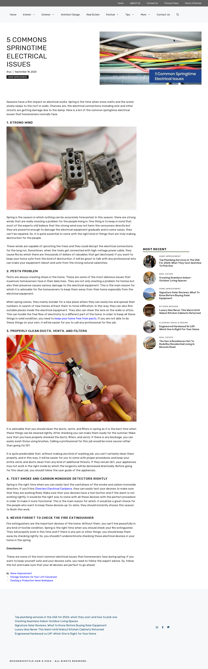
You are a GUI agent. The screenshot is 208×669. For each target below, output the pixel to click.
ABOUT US (135, 3)
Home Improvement (17, 77)
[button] (177, 14)
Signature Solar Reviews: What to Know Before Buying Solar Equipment (179, 295)
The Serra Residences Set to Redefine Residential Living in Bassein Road (177, 344)
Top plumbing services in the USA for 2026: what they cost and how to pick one (180, 263)
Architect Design (70, 14)
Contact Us (152, 3)
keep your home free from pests (76, 318)
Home (121, 3)
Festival (110, 14)
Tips (127, 14)
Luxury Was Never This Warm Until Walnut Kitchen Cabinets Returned (180, 312)
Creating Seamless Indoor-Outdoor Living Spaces (175, 279)
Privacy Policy (171, 3)
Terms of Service (193, 3)
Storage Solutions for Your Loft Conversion (33, 576)
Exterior (46, 14)
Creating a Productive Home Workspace (31, 580)
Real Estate (92, 14)
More (143, 14)
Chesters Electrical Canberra (53, 488)
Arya (8, 71)
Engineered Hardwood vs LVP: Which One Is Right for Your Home (179, 328)
